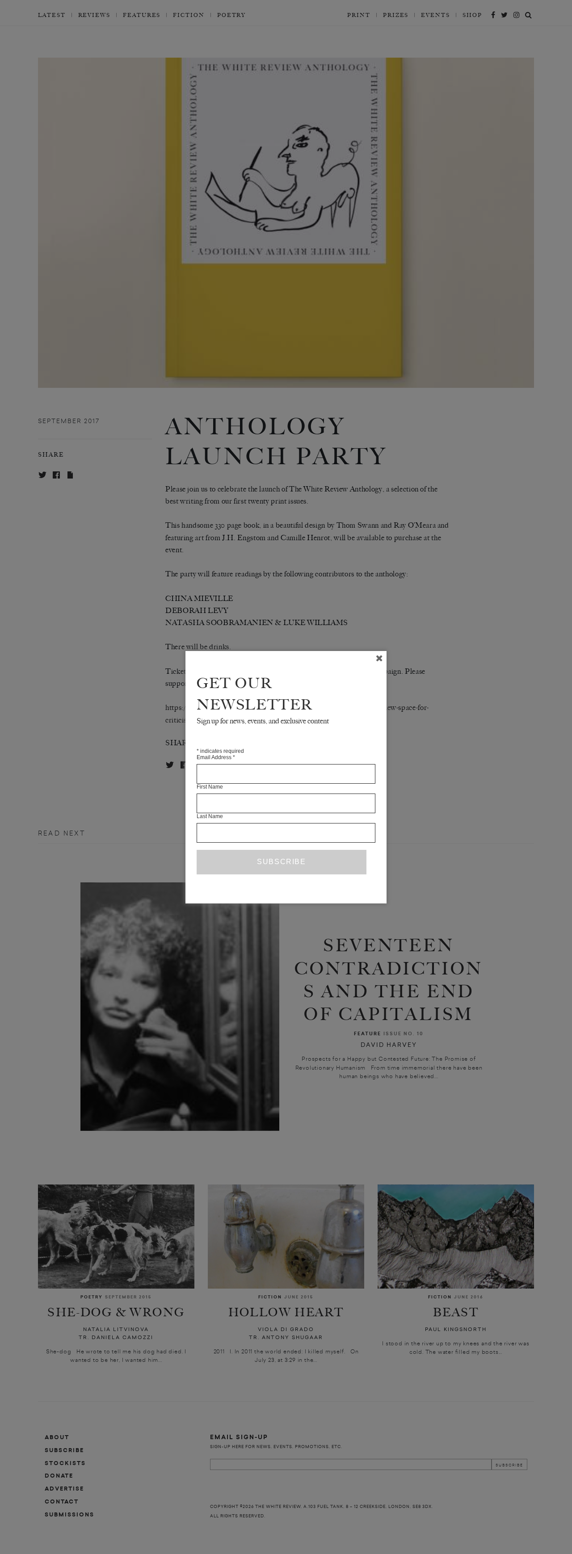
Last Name (210, 816)
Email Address (216, 757)
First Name (210, 787)
